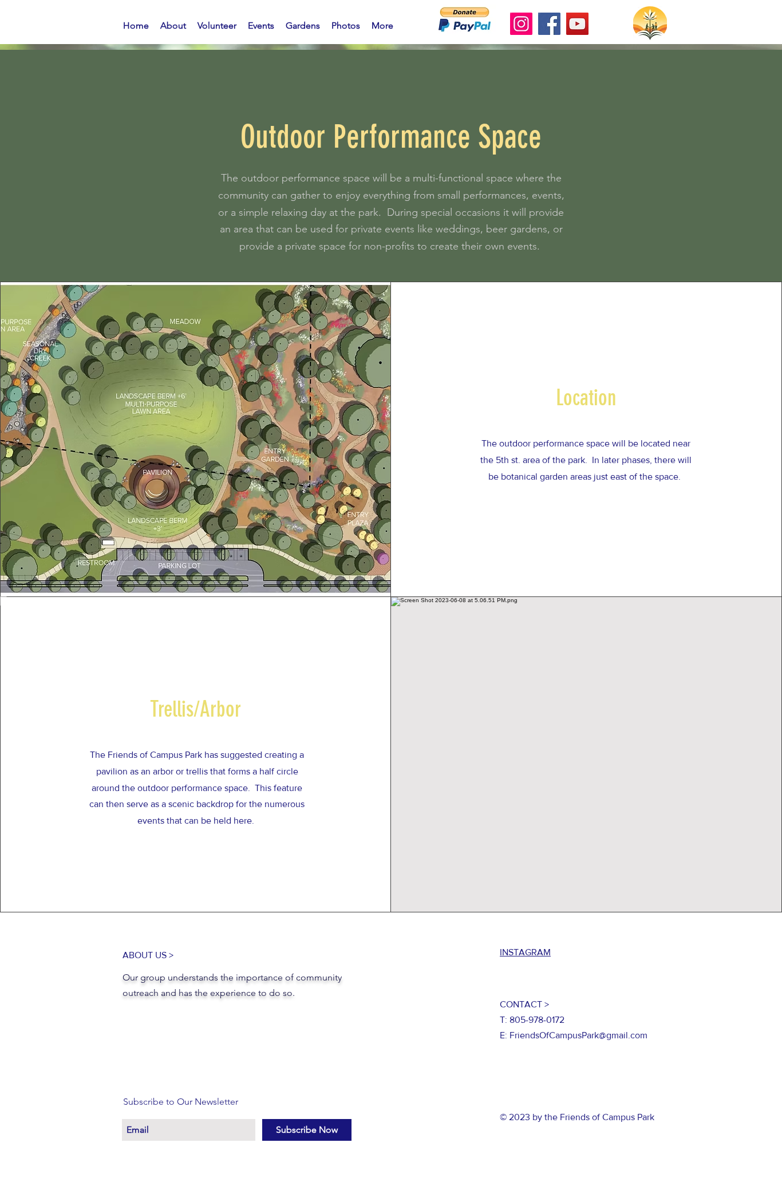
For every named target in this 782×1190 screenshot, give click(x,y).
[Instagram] (521, 24)
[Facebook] (549, 24)
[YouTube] (577, 24)
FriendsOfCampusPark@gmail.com (578, 1035)
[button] (303, 26)
